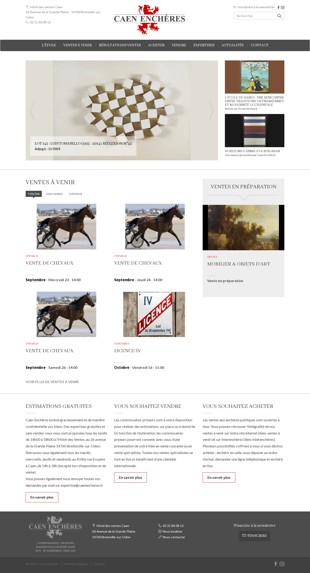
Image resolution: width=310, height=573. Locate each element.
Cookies (99, 564)
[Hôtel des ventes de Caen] (155, 20)
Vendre (179, 45)
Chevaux (75, 194)
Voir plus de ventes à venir (52, 382)
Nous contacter (174, 537)
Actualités (232, 45)
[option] (122, 110)
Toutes (33, 194)
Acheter (156, 45)
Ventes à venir (77, 45)
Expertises (203, 45)
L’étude (49, 45)
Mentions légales (76, 564)
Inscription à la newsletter (256, 7)
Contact (259, 45)
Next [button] (211, 110)
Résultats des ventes (120, 45)
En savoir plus (42, 497)
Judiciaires (54, 194)
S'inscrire (257, 535)
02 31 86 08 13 (40, 22)
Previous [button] (32, 110)
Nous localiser (172, 531)
